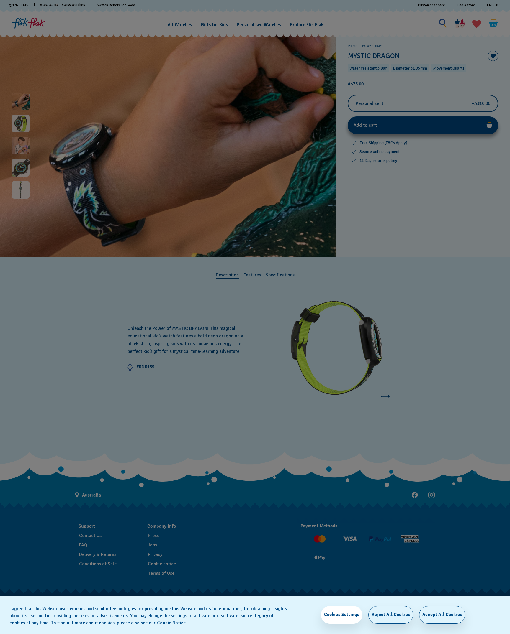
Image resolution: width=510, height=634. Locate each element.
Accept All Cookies (442, 614)
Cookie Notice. (172, 623)
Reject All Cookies (391, 614)
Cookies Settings (341, 614)
